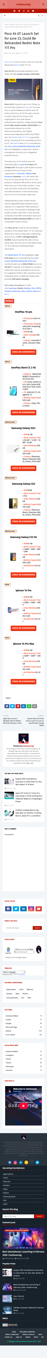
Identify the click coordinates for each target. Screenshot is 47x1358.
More (7, 294)
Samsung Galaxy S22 (23, 483)
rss (42, 1337)
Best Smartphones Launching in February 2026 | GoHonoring (23, 1253)
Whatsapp (24, 1066)
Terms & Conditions (12, 1334)
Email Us (19, 1337)
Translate (21, 974)
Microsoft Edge (24, 1027)
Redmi (17, 65)
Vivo (33, 288)
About (36, 1337)
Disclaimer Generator (27, 1332)
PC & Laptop (24, 1035)
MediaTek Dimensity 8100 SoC (23, 261)
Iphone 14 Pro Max (23, 643)
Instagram (24, 1055)
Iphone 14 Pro (23, 590)
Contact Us (8, 1337)
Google (24, 1023)
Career (27, 1337)
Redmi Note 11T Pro (20, 137)
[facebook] (14, 11)
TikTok (24, 1059)
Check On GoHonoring (23, 352)
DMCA (40, 1334)
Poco (24, 176)
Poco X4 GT (9, 62)
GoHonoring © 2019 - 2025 (31, 1341)
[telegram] (32, 1161)
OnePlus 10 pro (23, 311)
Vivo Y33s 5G (18, 1296)
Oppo (17, 994)
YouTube (20, 173)
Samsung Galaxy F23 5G (23, 537)
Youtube (24, 1070)
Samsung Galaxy (12, 998)
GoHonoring (23, 4)
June (27, 107)
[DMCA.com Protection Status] (10, 1326)
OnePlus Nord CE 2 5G (23, 367)
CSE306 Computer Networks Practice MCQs (28, 1309)
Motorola (16, 291)
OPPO (38, 288)
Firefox (24, 1020)
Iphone (36, 291)
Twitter (28, 173)
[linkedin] (28, 11)
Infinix (29, 291)
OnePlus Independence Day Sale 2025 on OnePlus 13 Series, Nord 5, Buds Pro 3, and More (28, 813)
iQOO (29, 998)
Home (7, 24)
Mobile (12, 24)
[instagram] (23, 11)
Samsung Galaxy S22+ (23, 428)
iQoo (23, 291)
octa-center (13, 146)
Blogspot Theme (15, 1341)
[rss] (26, 1162)
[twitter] (19, 11)
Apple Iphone (11, 989)
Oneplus (8, 291)
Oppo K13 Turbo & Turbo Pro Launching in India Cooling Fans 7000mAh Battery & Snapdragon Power (28, 797)
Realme (27, 288)
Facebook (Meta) (24, 1016)
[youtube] (32, 11)
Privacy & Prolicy (28, 1334)
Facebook (9, 176)
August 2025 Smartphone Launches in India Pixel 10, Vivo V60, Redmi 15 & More (28, 782)
